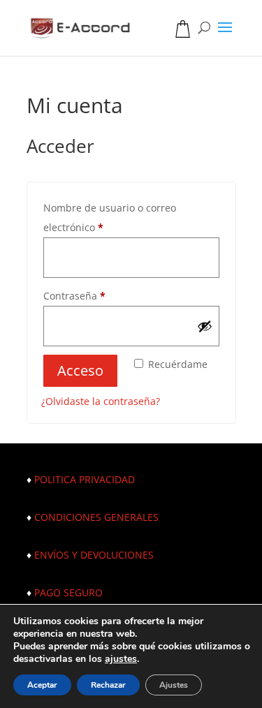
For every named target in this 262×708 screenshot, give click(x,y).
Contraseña (74, 295)
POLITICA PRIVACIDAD (84, 479)
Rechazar (108, 685)
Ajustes (173, 685)
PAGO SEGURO (68, 592)
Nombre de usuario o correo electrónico (109, 217)
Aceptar (42, 685)
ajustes (121, 659)
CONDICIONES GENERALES (96, 517)
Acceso (80, 370)
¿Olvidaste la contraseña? (100, 401)
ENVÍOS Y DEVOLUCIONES (94, 554)
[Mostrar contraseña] (204, 326)
